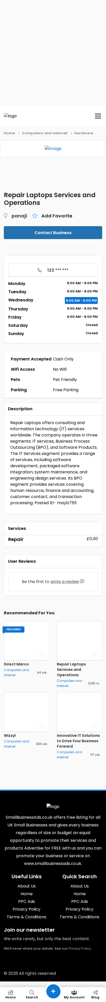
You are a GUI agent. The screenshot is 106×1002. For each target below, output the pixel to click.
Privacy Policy (79, 948)
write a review (64, 582)
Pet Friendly (65, 380)
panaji (19, 216)
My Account (74, 997)
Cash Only (63, 359)
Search (32, 997)
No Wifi (60, 369)
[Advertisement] (53, 53)
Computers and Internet (45, 133)
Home (9, 133)
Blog (95, 997)
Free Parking (65, 390)
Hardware (83, 133)
